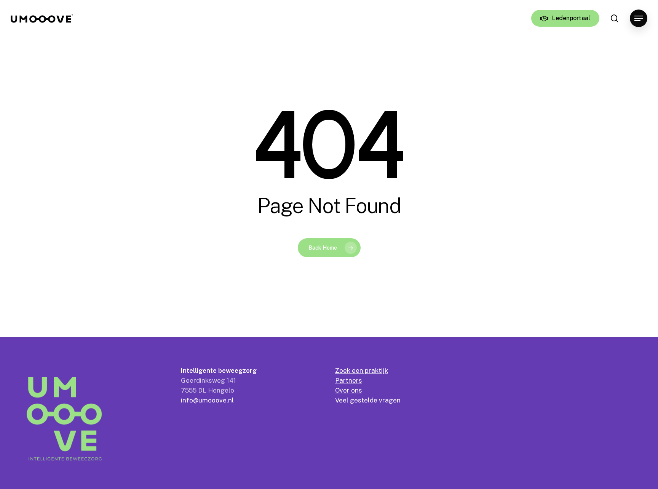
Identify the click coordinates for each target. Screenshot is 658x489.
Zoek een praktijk (361, 370)
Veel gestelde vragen (368, 400)
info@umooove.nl (207, 400)
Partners (348, 380)
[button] (638, 18)
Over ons (348, 390)
